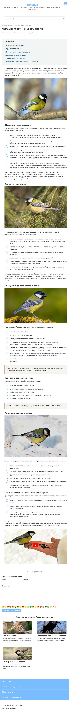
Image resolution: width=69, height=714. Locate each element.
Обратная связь (7, 692)
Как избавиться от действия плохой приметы (22, 61)
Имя (4, 579)
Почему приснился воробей (14, 662)
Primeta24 (32, 4)
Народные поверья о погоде (16, 55)
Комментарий (6, 586)
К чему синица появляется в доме (18, 52)
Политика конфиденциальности (14, 687)
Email (25, 579)
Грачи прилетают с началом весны (51, 635)
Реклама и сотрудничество (12, 697)
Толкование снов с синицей (15, 58)
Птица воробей (9, 635)
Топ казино (19, 705)
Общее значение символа (15, 45)
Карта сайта (6, 681)
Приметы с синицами (13, 49)
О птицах (22, 33)
